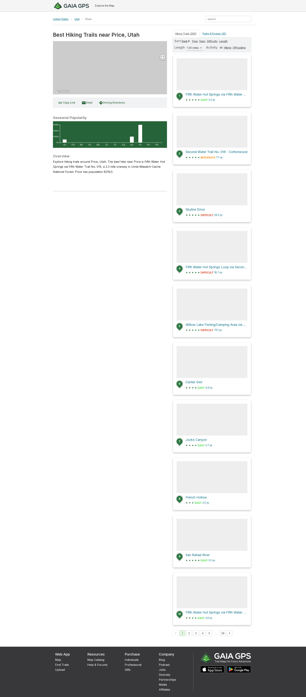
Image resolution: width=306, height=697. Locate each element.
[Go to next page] (229, 633)
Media (163, 684)
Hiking (227, 47)
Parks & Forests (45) (214, 33)
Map (58, 660)
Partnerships (167, 679)
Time (195, 41)
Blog (162, 660)
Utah (77, 19)
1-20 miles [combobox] (193, 47)
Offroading (239, 47)
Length (223, 41)
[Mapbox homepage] (62, 91)
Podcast (164, 665)
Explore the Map (104, 5)
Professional (133, 665)
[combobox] (225, 19)
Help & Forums (97, 665)
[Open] (249, 19)
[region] (110, 67)
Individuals (132, 660)
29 (222, 633)
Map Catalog (95, 660)
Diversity (164, 674)
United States (61, 19)
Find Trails (62, 665)
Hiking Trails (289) (186, 33)
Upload (60, 669)
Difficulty (212, 41)
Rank (185, 41)
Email (87, 103)
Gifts (128, 669)
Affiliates (164, 689)
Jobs (162, 669)
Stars (202, 41)
